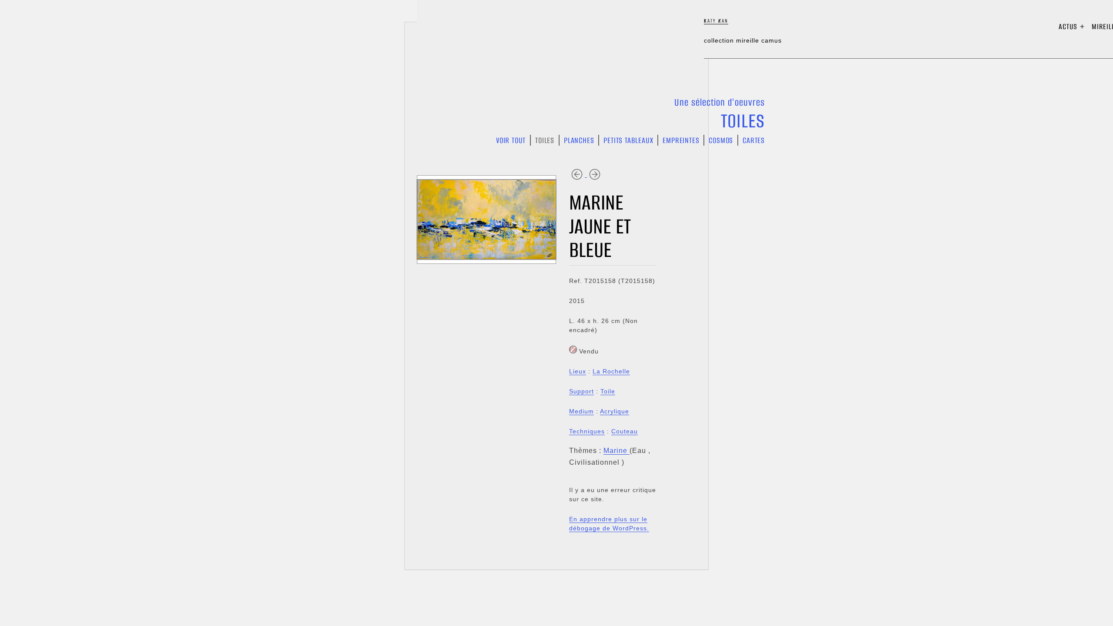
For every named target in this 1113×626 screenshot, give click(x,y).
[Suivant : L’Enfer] (595, 173)
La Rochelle (611, 371)
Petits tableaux (628, 140)
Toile (607, 391)
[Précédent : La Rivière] (578, 173)
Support (581, 391)
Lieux (577, 371)
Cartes (754, 140)
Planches (579, 140)
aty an (716, 20)
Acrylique (614, 411)
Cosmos (721, 140)
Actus (1068, 26)
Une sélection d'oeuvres (719, 102)
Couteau (624, 431)
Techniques (587, 431)
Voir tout (511, 140)
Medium (581, 411)
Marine (616, 450)
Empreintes (681, 140)
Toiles (743, 121)
